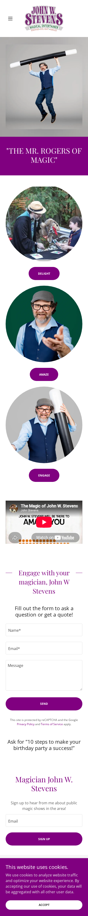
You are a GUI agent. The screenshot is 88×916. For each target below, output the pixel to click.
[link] (44, 18)
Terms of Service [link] (52, 724)
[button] (11, 18)
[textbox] (44, 630)
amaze (44, 375)
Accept (44, 905)
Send (44, 704)
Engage (44, 475)
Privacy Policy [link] (25, 724)
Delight (44, 274)
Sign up (44, 839)
